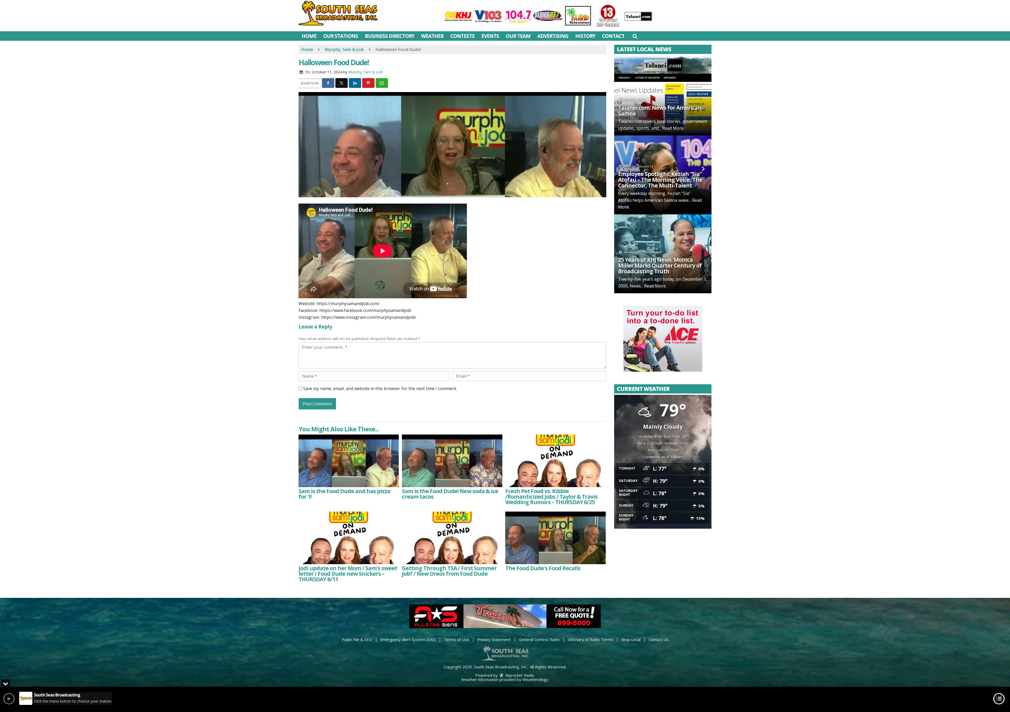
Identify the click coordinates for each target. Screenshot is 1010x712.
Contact (613, 36)
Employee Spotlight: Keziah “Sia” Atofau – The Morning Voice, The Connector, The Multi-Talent (660, 179)
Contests (462, 36)
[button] (634, 36)
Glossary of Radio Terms (590, 639)
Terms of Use (456, 639)
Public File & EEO (357, 639)
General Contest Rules (539, 639)
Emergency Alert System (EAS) (408, 639)
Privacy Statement (494, 639)
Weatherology (535, 679)
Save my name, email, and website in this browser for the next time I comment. (380, 388)
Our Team (518, 36)
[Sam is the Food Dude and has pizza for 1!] (349, 461)
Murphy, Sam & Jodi (365, 71)
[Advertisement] (662, 339)
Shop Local (630, 639)
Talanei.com (630, 121)
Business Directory (389, 36)
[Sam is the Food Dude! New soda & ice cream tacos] (452, 461)
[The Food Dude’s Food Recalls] (555, 538)
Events (490, 36)
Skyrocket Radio (519, 675)
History (585, 36)
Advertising (552, 36)
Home (309, 36)
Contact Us (659, 639)
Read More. (673, 128)
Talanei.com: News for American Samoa (659, 110)
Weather (432, 36)
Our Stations (340, 36)
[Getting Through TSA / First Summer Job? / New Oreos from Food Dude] (452, 538)
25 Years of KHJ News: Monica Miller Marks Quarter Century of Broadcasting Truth (660, 265)
